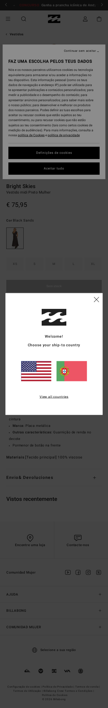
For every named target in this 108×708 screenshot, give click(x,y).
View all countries (54, 396)
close (96, 299)
